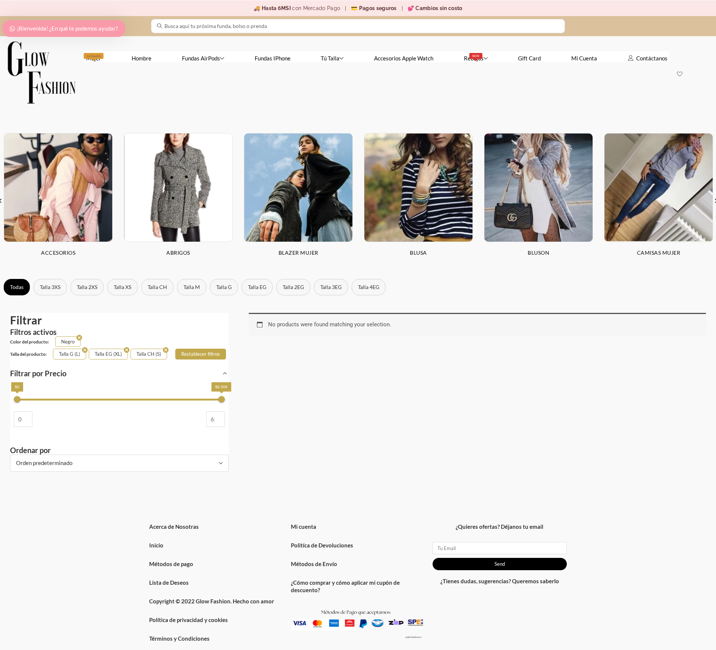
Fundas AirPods (201, 58)
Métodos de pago (171, 563)
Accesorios (58, 252)
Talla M (191, 287)
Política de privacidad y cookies (188, 619)
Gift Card (529, 58)
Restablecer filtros (200, 354)
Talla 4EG (368, 287)
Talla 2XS (87, 287)
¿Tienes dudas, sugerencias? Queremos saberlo (499, 581)
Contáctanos (652, 58)
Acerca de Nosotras (174, 526)
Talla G (224, 287)
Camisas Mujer (659, 252)
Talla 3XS (50, 287)
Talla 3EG (331, 287)
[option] (178, 200)
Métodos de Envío (314, 563)
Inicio (156, 545)
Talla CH (157, 287)
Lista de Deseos (169, 582)
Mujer (93, 58)
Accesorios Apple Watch (403, 58)
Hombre (141, 58)
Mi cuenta (303, 526)
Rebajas (474, 58)
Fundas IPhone (273, 58)
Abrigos (178, 252)
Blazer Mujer (298, 252)
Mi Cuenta (584, 58)
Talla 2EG (293, 287)
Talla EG (257, 287)
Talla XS (122, 287)
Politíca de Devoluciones (322, 545)
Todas (16, 287)
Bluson (538, 252)
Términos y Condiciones (179, 638)
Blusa (418, 252)
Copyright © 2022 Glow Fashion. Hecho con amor (211, 601)
